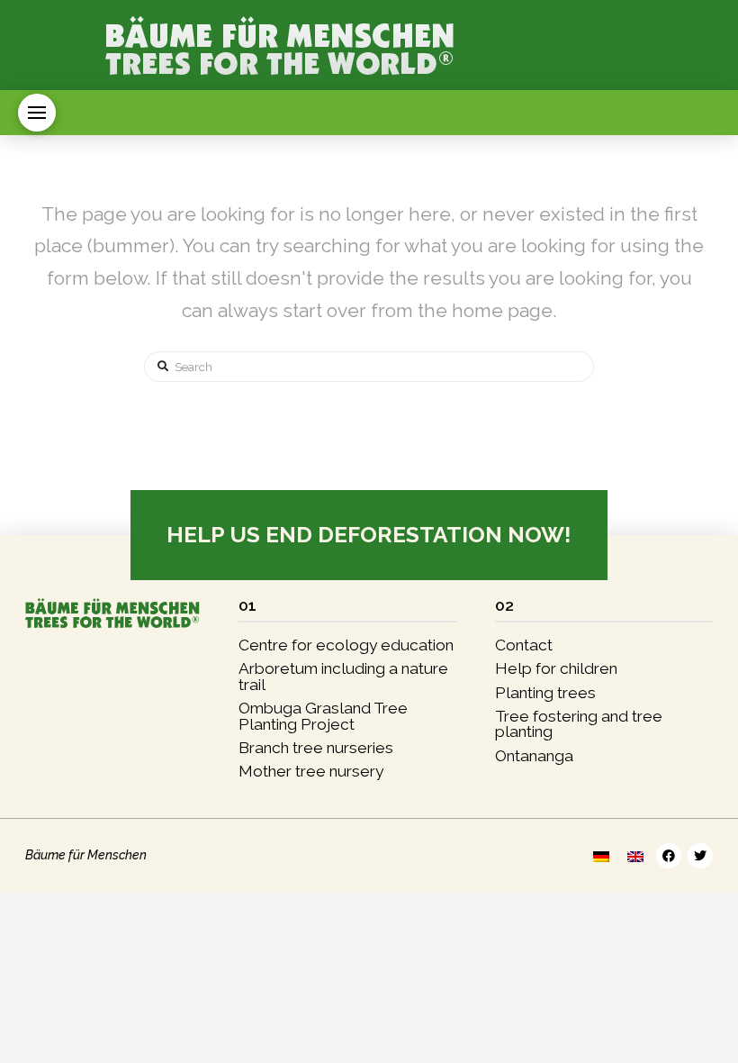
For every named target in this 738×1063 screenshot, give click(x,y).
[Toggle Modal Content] (37, 113)
